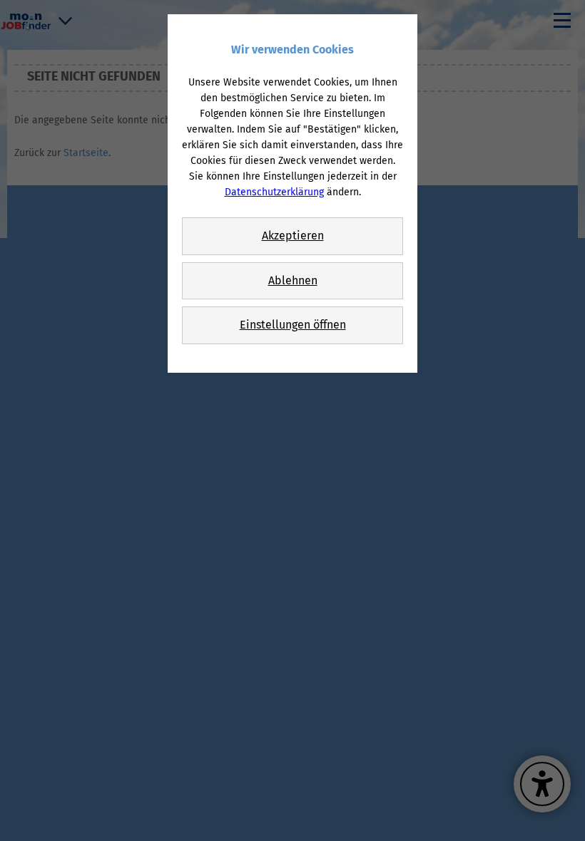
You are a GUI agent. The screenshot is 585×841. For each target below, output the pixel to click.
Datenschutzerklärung (274, 192)
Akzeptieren (293, 235)
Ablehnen (292, 280)
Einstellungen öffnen (293, 324)
